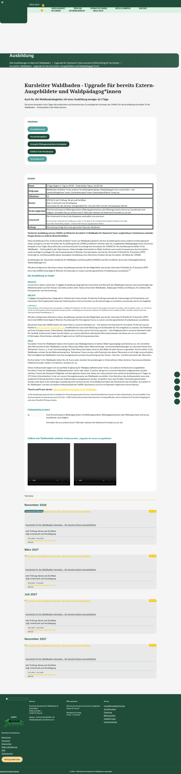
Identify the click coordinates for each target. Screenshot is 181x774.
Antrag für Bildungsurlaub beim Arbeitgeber (48, 144)
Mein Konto (6, 737)
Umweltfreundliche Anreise (114, 706)
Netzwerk (56, 11)
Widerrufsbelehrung (9, 747)
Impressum (6, 741)
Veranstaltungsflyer (38, 136)
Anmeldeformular (37, 129)
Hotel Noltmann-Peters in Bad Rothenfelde (42, 540)
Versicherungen (110, 709)
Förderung (108, 712)
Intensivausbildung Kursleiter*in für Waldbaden (74, 389)
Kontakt (143, 8)
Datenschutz (6, 744)
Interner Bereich (77, 11)
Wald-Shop (34, 4)
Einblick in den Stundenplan (41, 151)
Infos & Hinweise (123, 8)
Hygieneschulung (110, 722)
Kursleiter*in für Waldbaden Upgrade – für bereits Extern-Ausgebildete (61, 525)
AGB (3, 750)
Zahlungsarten (7, 753)
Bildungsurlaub (109, 715)
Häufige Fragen (110, 719)
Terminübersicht (37, 159)
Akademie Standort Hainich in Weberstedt (41, 674)
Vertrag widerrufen (12, 759)
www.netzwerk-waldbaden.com (51, 327)
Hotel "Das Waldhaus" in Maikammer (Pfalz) (42, 585)
